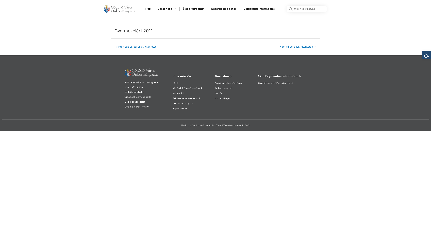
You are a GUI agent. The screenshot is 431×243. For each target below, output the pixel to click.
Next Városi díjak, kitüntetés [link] (298, 46)
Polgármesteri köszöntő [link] (228, 83)
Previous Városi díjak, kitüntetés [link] (136, 46)
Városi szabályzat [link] (183, 103)
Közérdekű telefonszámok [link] (188, 88)
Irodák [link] (218, 93)
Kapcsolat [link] (178, 93)
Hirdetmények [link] (223, 98)
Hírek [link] (176, 83)
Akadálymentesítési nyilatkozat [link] (275, 83)
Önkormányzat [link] (223, 88)
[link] (426, 55)
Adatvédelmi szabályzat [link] (186, 98)
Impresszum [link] (180, 108)
